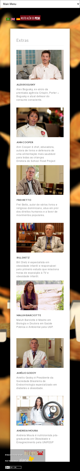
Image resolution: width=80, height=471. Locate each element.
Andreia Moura (27, 430)
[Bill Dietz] (40, 238)
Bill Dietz (23, 257)
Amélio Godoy (26, 372)
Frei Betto (24, 199)
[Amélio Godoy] (40, 353)
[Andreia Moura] (40, 411)
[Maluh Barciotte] (40, 295)
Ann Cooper (25, 142)
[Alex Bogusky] (40, 65)
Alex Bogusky (26, 84)
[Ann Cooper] (40, 122)
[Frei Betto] (40, 180)
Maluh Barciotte (29, 315)
